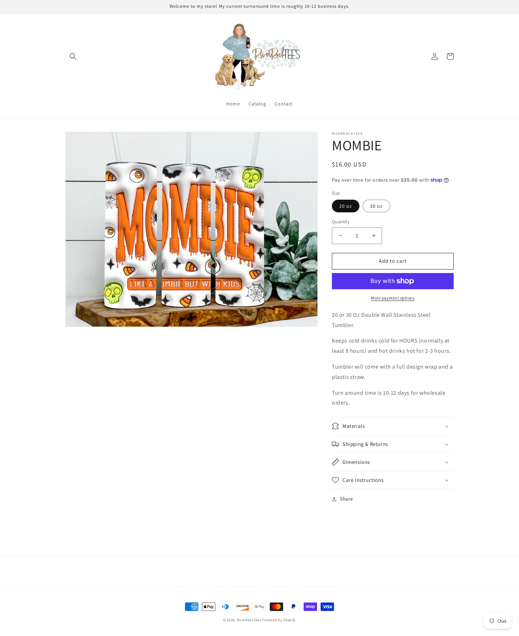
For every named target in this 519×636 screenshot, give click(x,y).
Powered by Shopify (279, 620)
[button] (73, 56)
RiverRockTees (249, 620)
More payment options (392, 298)
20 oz (345, 206)
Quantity (341, 222)
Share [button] (346, 499)
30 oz (376, 206)
